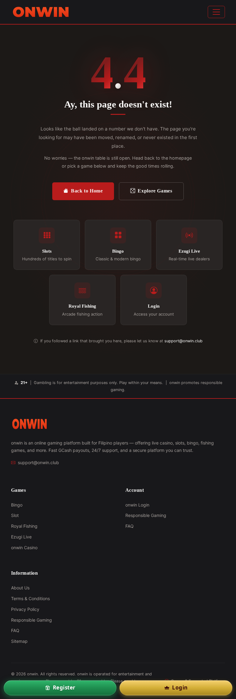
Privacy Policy (25, 609)
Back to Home (87, 190)
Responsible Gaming (145, 515)
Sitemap (19, 641)
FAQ (129, 526)
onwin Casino (24, 547)
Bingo (16, 504)
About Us (20, 587)
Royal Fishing (24, 526)
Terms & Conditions (30, 598)
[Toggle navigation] (216, 12)
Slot (15, 515)
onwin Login (137, 504)
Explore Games (155, 190)
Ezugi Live (21, 536)
